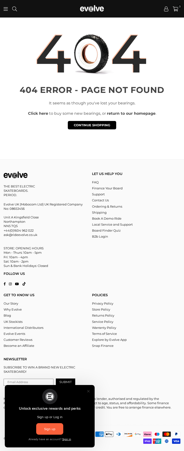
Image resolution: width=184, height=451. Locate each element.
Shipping (99, 212)
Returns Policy (103, 315)
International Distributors (23, 328)
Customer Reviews (18, 340)
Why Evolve (13, 309)
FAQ (95, 182)
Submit (65, 382)
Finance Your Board (107, 188)
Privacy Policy (102, 303)
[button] (175, 9)
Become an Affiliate (19, 346)
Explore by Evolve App (109, 340)
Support (98, 194)
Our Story (11, 303)
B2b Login (100, 236)
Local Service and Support (112, 224)
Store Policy (101, 309)
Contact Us (100, 200)
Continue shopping (92, 125)
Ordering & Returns (107, 206)
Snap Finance (103, 346)
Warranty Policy (104, 328)
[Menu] (5, 8)
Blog (7, 315)
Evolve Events (14, 334)
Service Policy (102, 322)
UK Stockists (13, 322)
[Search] (14, 8)
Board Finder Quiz (106, 230)
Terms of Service (104, 334)
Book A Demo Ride (106, 218)
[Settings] (166, 9)
